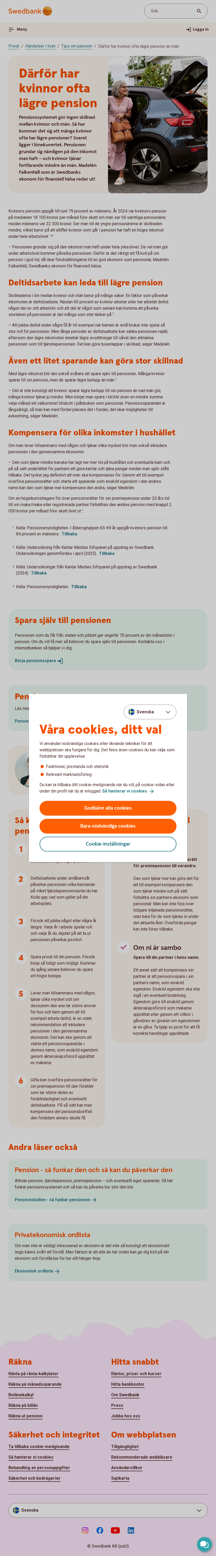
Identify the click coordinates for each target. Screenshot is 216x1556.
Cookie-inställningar (108, 844)
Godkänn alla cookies (108, 808)
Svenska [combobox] (145, 711)
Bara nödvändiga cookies (108, 826)
